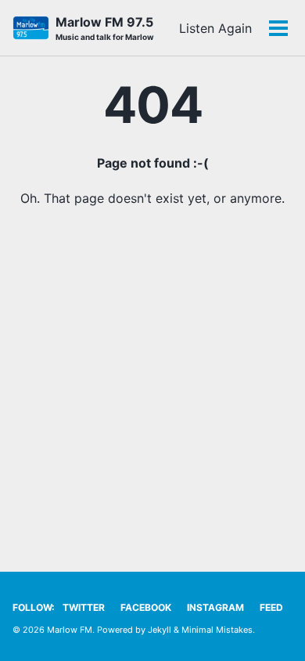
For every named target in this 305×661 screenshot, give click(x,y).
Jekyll (159, 629)
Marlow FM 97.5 (105, 28)
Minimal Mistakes (217, 629)
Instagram (215, 607)
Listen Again (215, 28)
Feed (271, 607)
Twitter (84, 607)
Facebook (145, 607)
